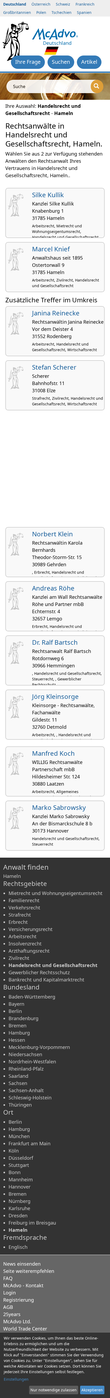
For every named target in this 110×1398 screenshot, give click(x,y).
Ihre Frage (28, 61)
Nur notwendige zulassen (53, 1389)
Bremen (17, 1025)
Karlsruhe (19, 1208)
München (19, 1136)
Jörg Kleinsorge (55, 696)
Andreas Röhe (53, 588)
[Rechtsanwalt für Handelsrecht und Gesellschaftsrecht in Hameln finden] (55, 33)
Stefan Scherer (54, 367)
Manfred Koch (53, 753)
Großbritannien (17, 12)
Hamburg (19, 1032)
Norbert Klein (52, 533)
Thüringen (20, 1105)
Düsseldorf (21, 1158)
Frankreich (85, 4)
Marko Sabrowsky (59, 807)
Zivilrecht (19, 958)
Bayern (16, 1004)
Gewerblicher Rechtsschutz (39, 972)
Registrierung (18, 1300)
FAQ (8, 1278)
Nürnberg (19, 1201)
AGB (8, 1307)
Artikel (89, 61)
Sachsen (18, 1083)
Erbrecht (18, 922)
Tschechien (62, 12)
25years (12, 1314)
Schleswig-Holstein (30, 1097)
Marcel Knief (51, 248)
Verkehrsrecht (24, 907)
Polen (41, 12)
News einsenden (22, 1264)
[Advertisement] (55, 471)
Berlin (15, 1011)
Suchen (61, 61)
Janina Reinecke (56, 312)
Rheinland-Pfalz (26, 1069)
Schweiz (63, 4)
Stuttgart (19, 1165)
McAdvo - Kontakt (23, 1285)
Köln (14, 1150)
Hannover (19, 1186)
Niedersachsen (25, 1054)
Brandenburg (23, 1018)
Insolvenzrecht (25, 943)
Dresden (18, 1215)
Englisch (18, 1247)
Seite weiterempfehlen (28, 1271)
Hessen (17, 1040)
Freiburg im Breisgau (32, 1222)
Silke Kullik (48, 194)
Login (9, 1292)
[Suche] (97, 86)
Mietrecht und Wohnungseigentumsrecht (56, 893)
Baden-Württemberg (32, 996)
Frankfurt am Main (29, 1143)
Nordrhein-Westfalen (32, 1061)
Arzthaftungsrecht (29, 951)
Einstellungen (16, 1379)
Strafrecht (20, 915)
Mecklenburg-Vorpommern (39, 1047)
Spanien (84, 12)
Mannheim (21, 1179)
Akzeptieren (92, 1389)
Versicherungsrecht (31, 929)
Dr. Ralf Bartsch (55, 642)
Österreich (41, 4)
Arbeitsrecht (23, 936)
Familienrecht (24, 900)
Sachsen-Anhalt (26, 1090)
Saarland (18, 1076)
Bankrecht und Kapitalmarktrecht (46, 979)
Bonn (15, 1172)
